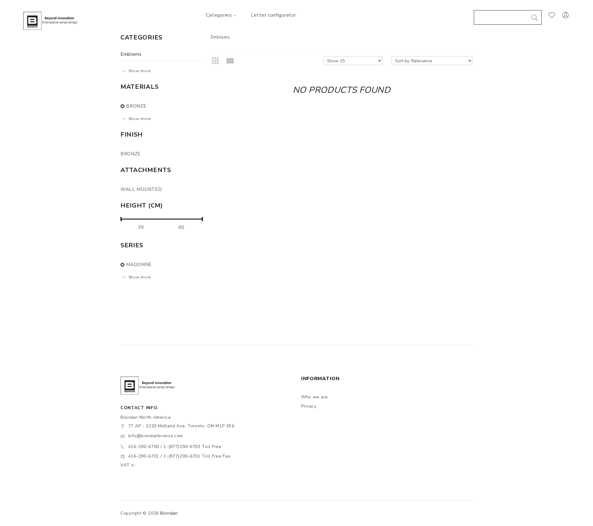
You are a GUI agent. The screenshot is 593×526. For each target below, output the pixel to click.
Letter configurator (273, 15)
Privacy (309, 406)
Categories (219, 15)
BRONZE (136, 106)
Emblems (131, 54)
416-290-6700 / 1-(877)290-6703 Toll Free (174, 447)
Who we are (314, 397)
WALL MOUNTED (141, 189)
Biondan (169, 513)
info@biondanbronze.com (155, 436)
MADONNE (139, 264)
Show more (139, 70)
